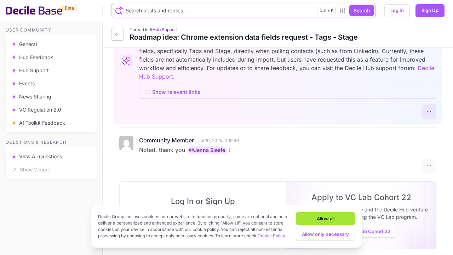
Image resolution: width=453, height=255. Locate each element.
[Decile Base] (34, 10)
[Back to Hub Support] (117, 34)
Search (362, 10)
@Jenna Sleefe (207, 150)
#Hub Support (164, 29)
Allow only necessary (325, 234)
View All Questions (40, 156)
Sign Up (430, 10)
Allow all (325, 218)
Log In (397, 10)
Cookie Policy (271, 235)
